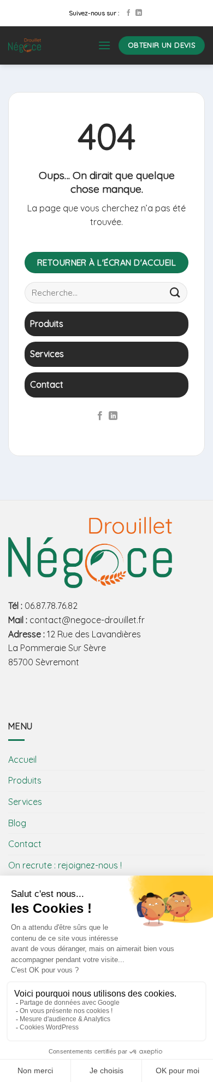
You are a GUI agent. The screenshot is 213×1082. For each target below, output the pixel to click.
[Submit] (175, 292)
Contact (25, 843)
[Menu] (104, 45)
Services (25, 801)
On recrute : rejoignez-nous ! (65, 865)
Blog (17, 823)
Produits (25, 780)
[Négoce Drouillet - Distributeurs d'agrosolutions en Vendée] (44, 45)
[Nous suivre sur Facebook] (128, 13)
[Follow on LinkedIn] (138, 13)
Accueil (22, 759)
